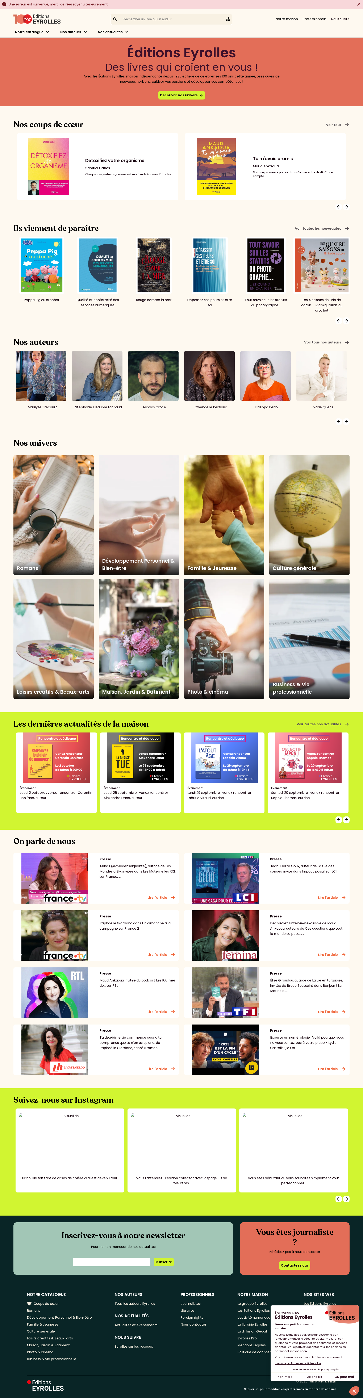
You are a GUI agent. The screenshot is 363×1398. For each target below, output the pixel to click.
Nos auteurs (70, 32)
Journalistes (191, 1303)
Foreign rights (192, 1317)
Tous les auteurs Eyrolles (135, 1303)
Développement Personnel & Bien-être (59, 1317)
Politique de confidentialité (259, 1352)
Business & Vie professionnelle (51, 1359)
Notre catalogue (29, 32)
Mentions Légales (251, 1345)
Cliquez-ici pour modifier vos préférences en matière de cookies (290, 1389)
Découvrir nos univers (181, 95)
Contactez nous (295, 1265)
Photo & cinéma (40, 1352)
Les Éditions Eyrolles (253, 1310)
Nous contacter (193, 1324)
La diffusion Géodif (252, 1331)
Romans (33, 1310)
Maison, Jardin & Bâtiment (48, 1345)
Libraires (188, 1310)
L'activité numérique (253, 1317)
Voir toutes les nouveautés (322, 228)
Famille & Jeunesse (42, 1324)
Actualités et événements (136, 1325)
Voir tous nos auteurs (327, 342)
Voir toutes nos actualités (323, 724)
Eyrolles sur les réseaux (134, 1346)
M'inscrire (163, 1262)
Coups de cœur (43, 1303)
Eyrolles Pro (247, 1338)
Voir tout (338, 124)
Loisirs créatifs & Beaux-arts (50, 1338)
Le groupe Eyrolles (252, 1303)
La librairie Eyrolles (252, 1324)
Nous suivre (340, 19)
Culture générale (41, 1331)
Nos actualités (110, 32)
